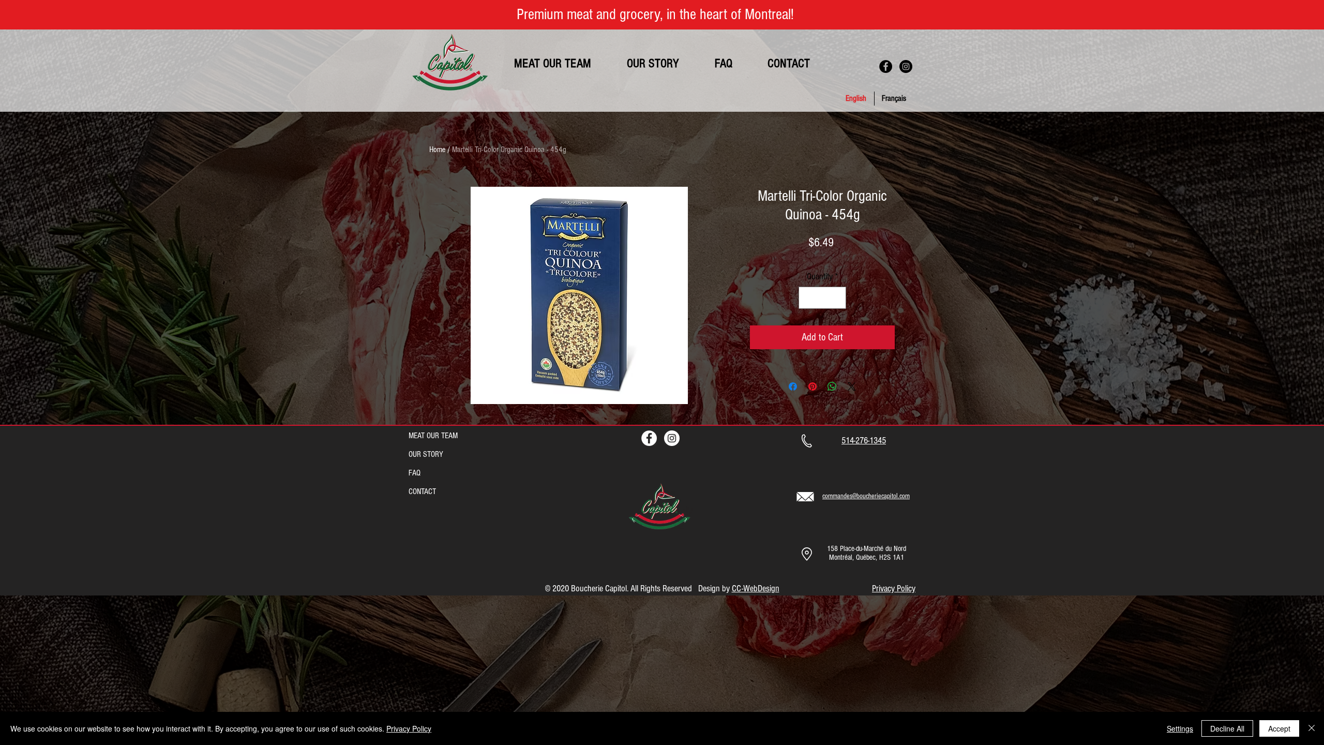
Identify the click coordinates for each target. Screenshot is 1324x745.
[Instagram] (905, 66)
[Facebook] (885, 66)
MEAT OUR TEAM (433, 435)
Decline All (1227, 728)
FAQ (414, 473)
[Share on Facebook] (793, 386)
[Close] (1311, 728)
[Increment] (837, 297)
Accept (1279, 728)
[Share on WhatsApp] (832, 386)
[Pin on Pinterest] (812, 386)
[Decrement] (808, 297)
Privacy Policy (408, 728)
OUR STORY (426, 454)
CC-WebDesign (755, 588)
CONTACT (422, 491)
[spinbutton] (822, 297)
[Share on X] (852, 386)
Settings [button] (1180, 728)
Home (437, 149)
